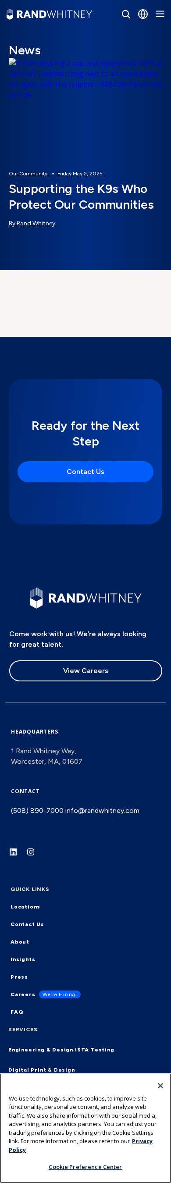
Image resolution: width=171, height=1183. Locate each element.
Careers (23, 994)
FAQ (17, 1012)
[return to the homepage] (86, 597)
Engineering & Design (40, 1050)
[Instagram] (35, 856)
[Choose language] (143, 14)
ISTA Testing (94, 1050)
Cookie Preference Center (85, 1167)
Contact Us (85, 471)
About (20, 942)
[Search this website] (125, 14)
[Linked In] (17, 856)
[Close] (160, 1085)
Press (19, 977)
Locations (25, 907)
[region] (85, 1128)
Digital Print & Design (41, 1070)
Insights (23, 959)
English (119, 49)
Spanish (120, 73)
